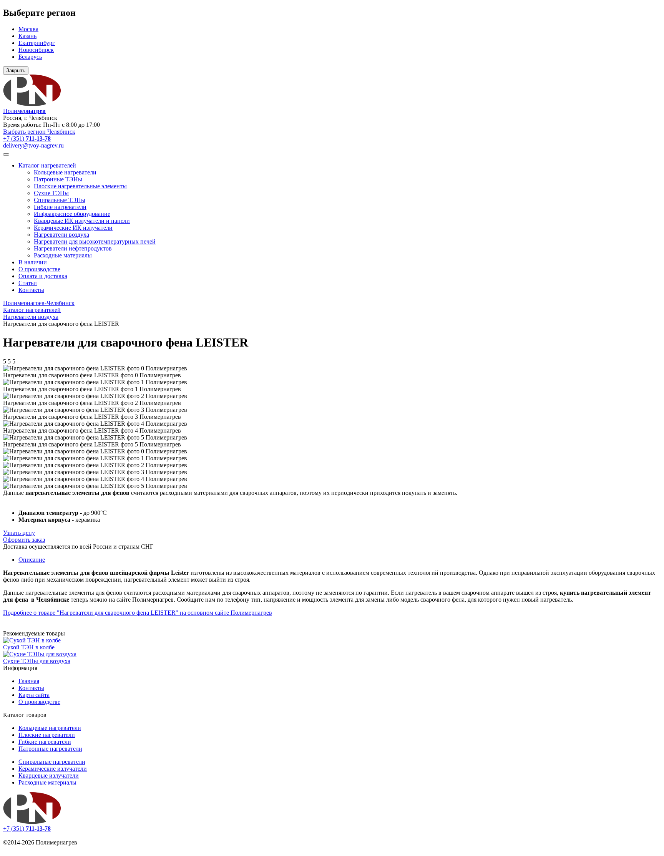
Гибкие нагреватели (60, 207)
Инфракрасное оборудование (72, 214)
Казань (27, 36)
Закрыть (15, 70)
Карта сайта (34, 695)
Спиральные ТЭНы (59, 200)
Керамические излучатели (52, 768)
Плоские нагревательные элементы (80, 186)
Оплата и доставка (42, 276)
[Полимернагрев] (32, 821)
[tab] (31, 559)
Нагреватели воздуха (61, 234)
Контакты (31, 290)
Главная (28, 681)
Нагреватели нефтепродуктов (73, 248)
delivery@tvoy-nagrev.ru (33, 145)
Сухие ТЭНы (51, 193)
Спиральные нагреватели (51, 761)
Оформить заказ (24, 539)
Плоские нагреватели (46, 735)
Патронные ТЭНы (58, 179)
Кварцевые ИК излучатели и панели (82, 220)
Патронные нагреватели (50, 748)
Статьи (27, 283)
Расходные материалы (63, 255)
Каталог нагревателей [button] (47, 165)
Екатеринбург (36, 43)
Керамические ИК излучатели (73, 227)
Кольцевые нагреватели (65, 172)
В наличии (32, 262)
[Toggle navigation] (6, 154)
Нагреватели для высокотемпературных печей (95, 241)
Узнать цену (19, 532)
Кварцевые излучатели (48, 775)
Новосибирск (36, 49)
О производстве (39, 269)
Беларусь (30, 56)
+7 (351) (27, 138)
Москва (28, 29)
